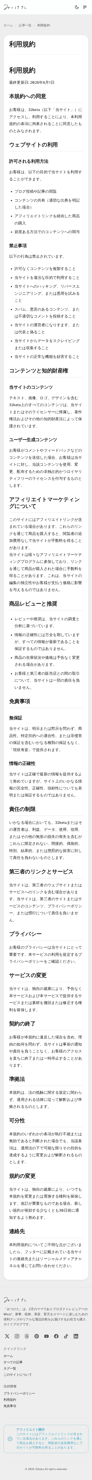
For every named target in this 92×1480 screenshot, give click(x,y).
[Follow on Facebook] (56, 1336)
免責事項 (10, 1406)
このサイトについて (18, 1375)
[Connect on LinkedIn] (75, 1336)
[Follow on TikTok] (66, 1336)
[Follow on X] (7, 1336)
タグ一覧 (10, 1368)
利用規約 (10, 1400)
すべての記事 (13, 1362)
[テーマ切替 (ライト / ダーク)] (76, 7)
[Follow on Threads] (26, 1336)
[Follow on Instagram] (17, 1336)
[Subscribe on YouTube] (46, 1336)
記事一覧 (25, 25)
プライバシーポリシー (19, 1393)
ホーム (8, 25)
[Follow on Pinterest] (36, 1336)
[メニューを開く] (84, 7)
